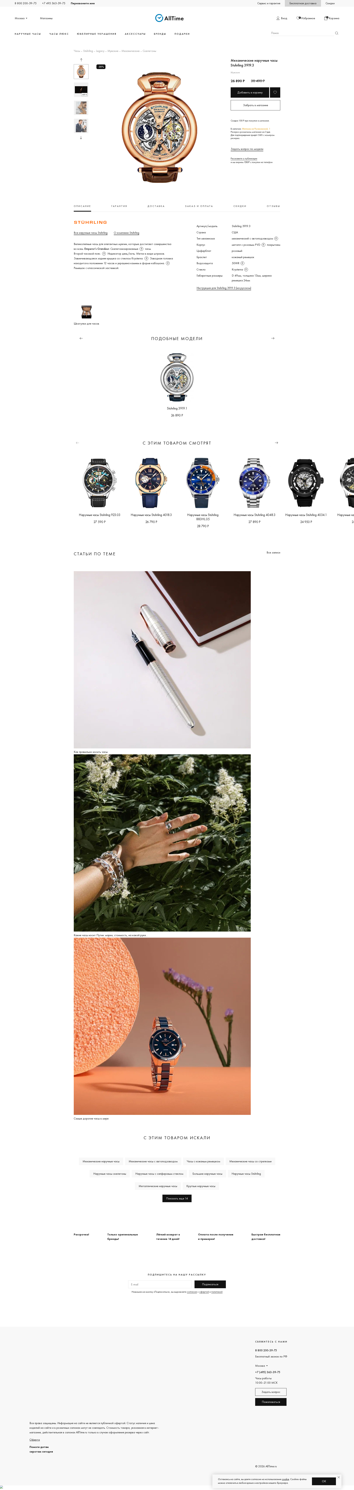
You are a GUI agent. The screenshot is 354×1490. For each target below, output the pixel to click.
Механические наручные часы (101, 1161)
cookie (285, 1479)
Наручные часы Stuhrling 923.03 (99, 515)
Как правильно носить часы (91, 752)
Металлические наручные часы (158, 1186)
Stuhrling (88, 51)
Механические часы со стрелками (250, 1161)
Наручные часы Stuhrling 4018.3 (151, 515)
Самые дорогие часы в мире (91, 1118)
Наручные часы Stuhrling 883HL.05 (202, 517)
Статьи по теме (95, 554)
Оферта (35, 1440)
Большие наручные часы (207, 1174)
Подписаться (210, 1284)
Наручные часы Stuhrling (246, 1174)
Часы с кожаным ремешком (203, 1161)
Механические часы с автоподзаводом (153, 1161)
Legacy (100, 51)
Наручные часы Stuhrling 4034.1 (306, 515)
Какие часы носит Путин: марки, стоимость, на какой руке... (111, 935)
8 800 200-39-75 (26, 3)
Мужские (112, 51)
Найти (336, 33)
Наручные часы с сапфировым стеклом (159, 1174)
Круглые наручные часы (200, 1186)
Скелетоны (149, 51)
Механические (131, 51)
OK (324, 1481)
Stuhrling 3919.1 (177, 408)
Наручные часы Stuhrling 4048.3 (254, 515)
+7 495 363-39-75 (53, 3)
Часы (77, 51)
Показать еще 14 (177, 1198)
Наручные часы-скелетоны (109, 1174)
